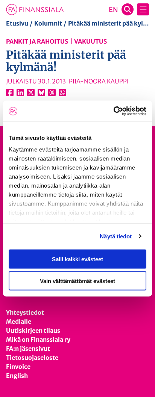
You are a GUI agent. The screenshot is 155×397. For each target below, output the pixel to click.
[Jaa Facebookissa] (10, 92)
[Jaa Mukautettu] (52, 92)
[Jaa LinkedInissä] (20, 92)
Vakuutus (90, 41)
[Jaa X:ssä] (31, 92)
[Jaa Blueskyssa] (41, 92)
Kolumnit (48, 23)
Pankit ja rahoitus (37, 41)
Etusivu (17, 23)
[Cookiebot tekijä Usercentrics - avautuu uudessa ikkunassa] (113, 111)
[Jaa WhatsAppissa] (62, 92)
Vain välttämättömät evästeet (77, 281)
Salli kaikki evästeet (77, 259)
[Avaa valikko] (143, 9)
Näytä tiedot (116, 236)
